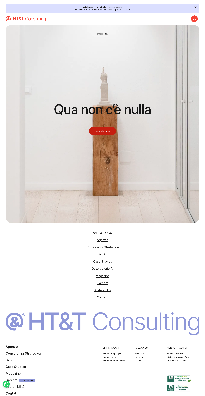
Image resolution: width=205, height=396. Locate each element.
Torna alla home (102, 131)
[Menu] (194, 18)
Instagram (139, 354)
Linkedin (138, 357)
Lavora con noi (109, 357)
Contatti (12, 393)
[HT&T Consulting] (26, 19)
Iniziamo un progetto (112, 354)
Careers (12, 380)
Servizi (11, 360)
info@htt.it (172, 363)
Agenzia (12, 347)
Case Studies (16, 367)
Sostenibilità (15, 387)
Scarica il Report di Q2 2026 (117, 9)
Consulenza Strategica (23, 353)
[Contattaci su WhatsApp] (6, 384)
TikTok (137, 360)
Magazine (13, 373)
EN (171, 368)
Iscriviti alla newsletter (113, 360)
